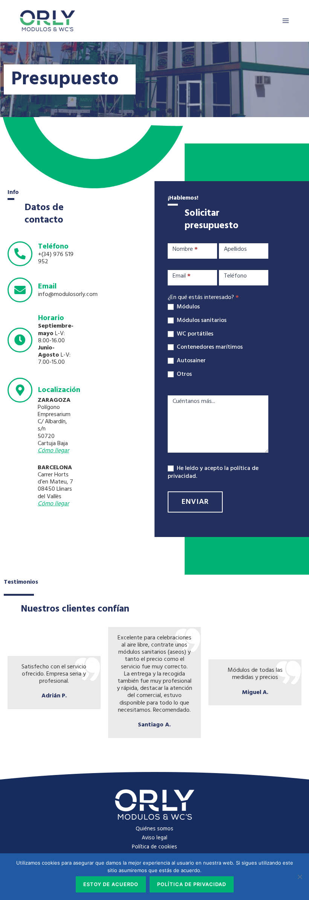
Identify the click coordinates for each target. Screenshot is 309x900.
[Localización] (20, 390)
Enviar (195, 502)
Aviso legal (154, 838)
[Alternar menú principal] (286, 21)
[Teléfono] (20, 253)
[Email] (20, 290)
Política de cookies (154, 847)
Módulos (187, 307)
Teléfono (53, 247)
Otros (183, 374)
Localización (59, 390)
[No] (299, 876)
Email (47, 287)
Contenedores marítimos (209, 347)
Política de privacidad (191, 884)
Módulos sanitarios (200, 321)
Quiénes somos (154, 829)
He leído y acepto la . (213, 473)
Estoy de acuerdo (110, 884)
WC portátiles (194, 334)
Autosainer (190, 361)
